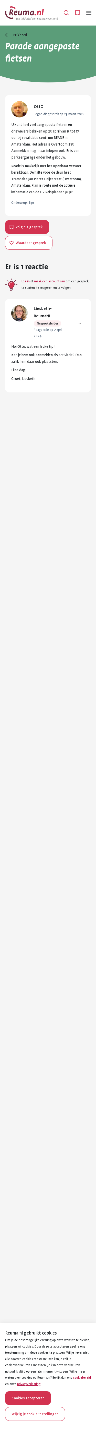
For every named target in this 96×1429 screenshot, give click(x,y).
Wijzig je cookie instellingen (35, 1414)
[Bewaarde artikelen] (77, 13)
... (80, 322)
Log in (26, 281)
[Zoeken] (66, 13)
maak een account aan (49, 281)
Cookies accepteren (28, 1398)
